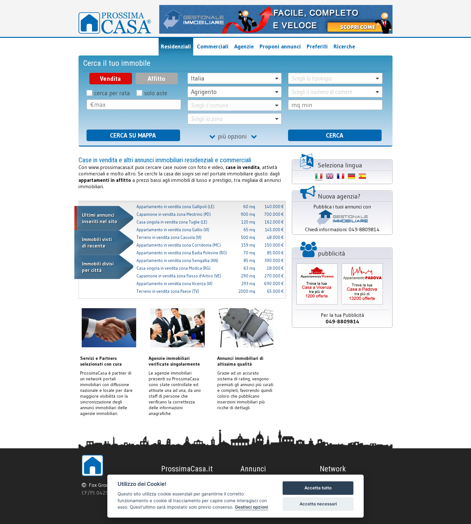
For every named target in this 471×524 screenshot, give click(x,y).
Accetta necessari (318, 503)
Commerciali (212, 46)
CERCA (334, 135)
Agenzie (244, 46)
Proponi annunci (280, 46)
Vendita (110, 78)
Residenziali (176, 46)
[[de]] (351, 177)
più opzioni (234, 136)
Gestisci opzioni (251, 507)
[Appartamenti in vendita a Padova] (362, 304)
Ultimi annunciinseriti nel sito (99, 218)
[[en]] (330, 177)
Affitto (156, 78)
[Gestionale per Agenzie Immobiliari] (275, 32)
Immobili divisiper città (98, 266)
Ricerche (344, 46)
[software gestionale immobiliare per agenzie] (342, 224)
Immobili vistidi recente (97, 242)
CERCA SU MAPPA (133, 135)
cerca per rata (112, 93)
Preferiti (317, 46)
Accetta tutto (318, 487)
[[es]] (362, 177)
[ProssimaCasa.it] (114, 23)
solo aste (155, 93)
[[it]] (319, 177)
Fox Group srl (103, 485)
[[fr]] (340, 177)
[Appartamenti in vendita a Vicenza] (317, 304)
